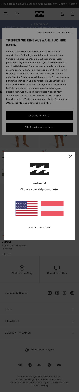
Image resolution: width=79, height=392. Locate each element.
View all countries (39, 227)
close (70, 156)
